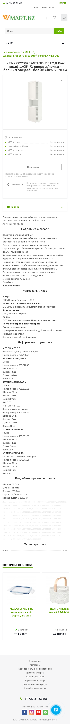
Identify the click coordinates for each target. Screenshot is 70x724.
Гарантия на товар (35, 680)
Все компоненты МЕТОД (19, 52)
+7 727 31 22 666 (14, 3)
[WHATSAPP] (45, 712)
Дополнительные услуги (35, 684)
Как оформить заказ (35, 688)
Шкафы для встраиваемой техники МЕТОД (31, 55)
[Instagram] (31, 712)
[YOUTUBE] (38, 712)
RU (64, 3)
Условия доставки (35, 676)
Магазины (35, 665)
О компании (35, 661)
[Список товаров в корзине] (64, 20)
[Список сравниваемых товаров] (45, 19)
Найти (59, 31)
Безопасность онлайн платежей (35, 669)
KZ (60, 3)
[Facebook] (24, 712)
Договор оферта (35, 672)
